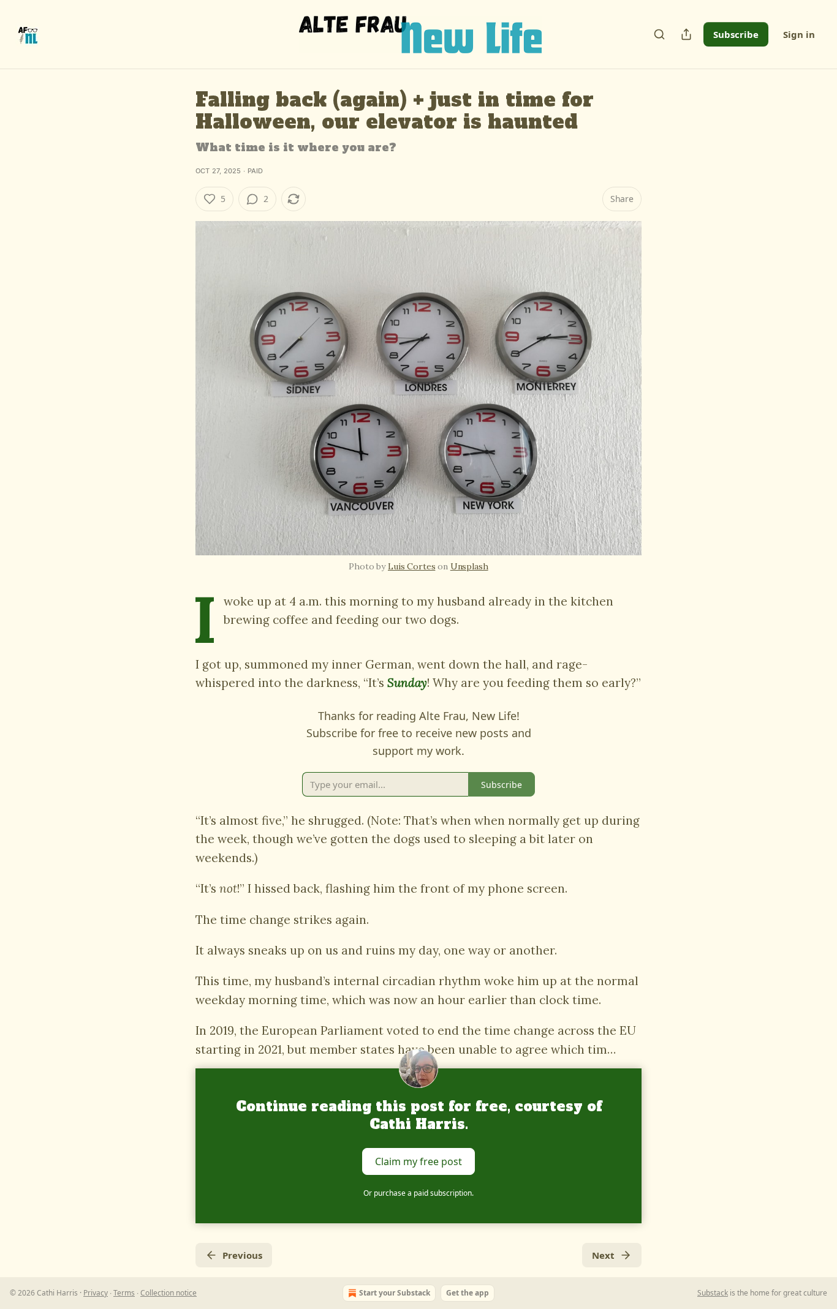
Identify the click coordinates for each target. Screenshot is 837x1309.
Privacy (95, 1293)
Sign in (799, 34)
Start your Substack (394, 1293)
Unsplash (469, 566)
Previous (242, 1255)
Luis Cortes (411, 566)
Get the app (467, 1293)
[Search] (659, 34)
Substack (712, 1293)
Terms (124, 1293)
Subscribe (736, 34)
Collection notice (168, 1293)
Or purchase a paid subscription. (418, 1193)
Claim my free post (418, 1161)
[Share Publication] (686, 34)
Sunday (407, 682)
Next (603, 1255)
